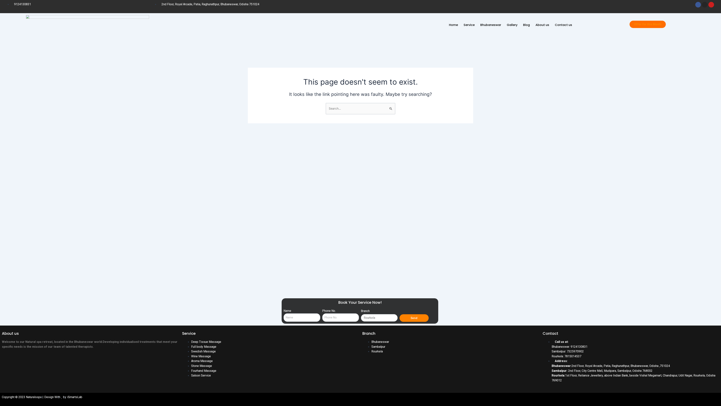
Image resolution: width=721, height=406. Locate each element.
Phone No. (329, 311)
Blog (526, 25)
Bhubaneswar (490, 25)
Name (287, 311)
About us (542, 25)
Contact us (563, 25)
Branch (365, 311)
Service (469, 25)
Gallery (512, 25)
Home (453, 25)
